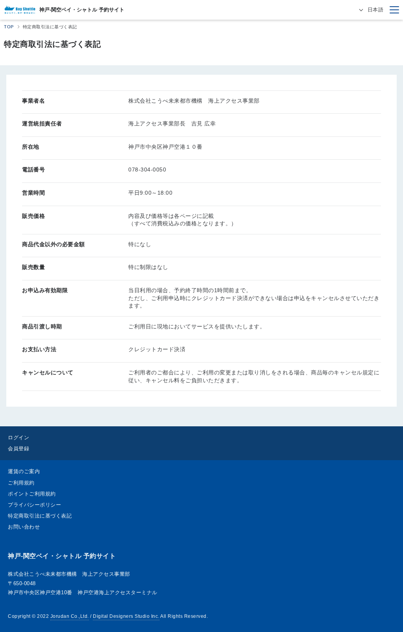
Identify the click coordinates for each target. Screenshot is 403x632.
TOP (9, 26)
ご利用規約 (21, 483)
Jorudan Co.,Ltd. (69, 616)
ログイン (18, 437)
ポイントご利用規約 (32, 494)
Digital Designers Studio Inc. (126, 616)
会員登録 (18, 448)
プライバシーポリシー (34, 505)
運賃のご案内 (24, 471)
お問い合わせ (24, 527)
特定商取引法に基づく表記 (40, 516)
